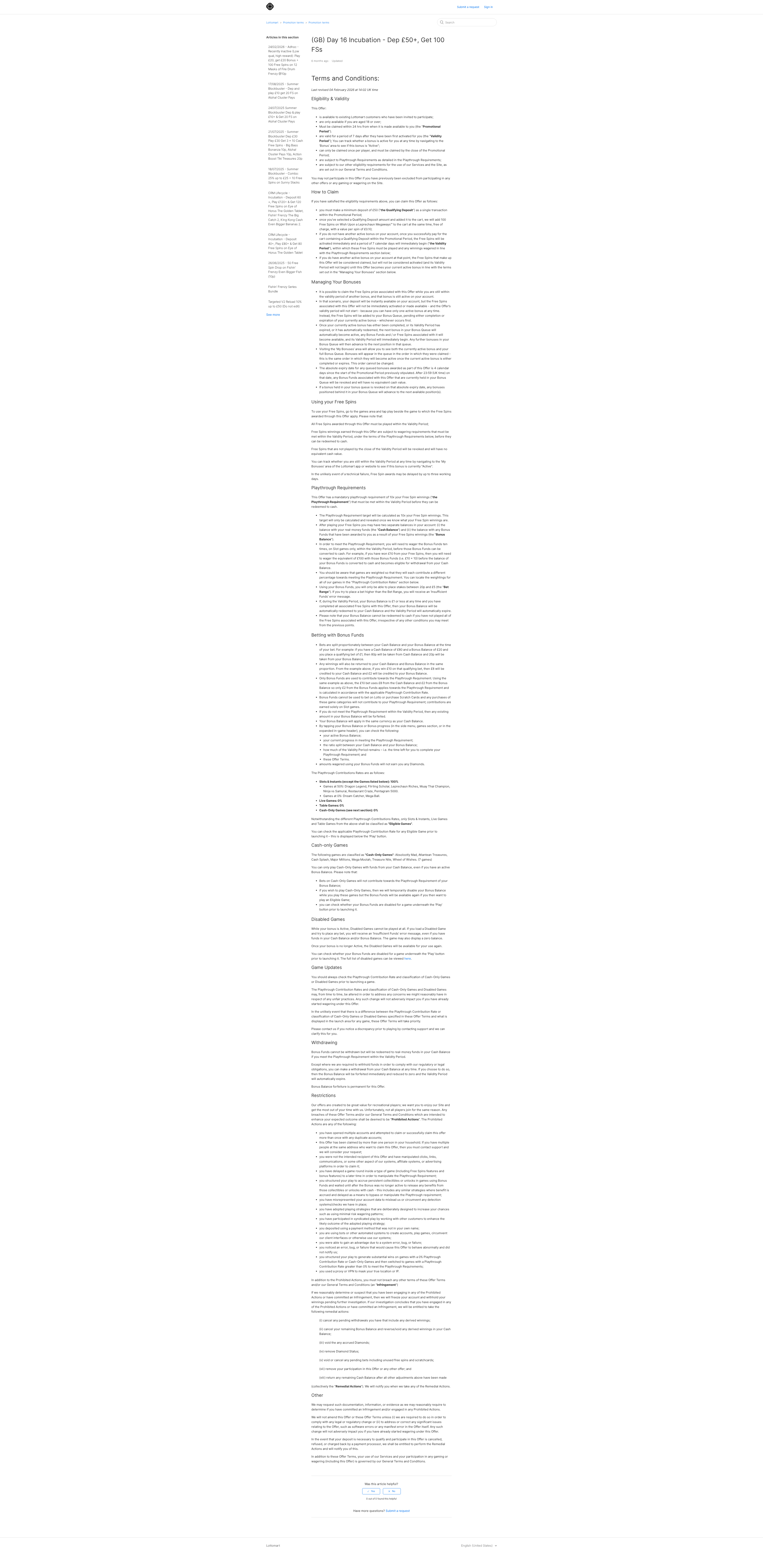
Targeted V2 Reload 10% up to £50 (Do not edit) (285, 304)
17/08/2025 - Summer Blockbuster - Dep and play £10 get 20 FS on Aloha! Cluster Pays (283, 90)
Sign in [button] (488, 7)
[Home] (270, 9)
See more (273, 314)
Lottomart (272, 22)
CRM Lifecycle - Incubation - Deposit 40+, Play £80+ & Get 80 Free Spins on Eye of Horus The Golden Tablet (285, 243)
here (407, 958)
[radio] (371, 1491)
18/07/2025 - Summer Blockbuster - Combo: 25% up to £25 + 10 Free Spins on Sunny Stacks (285, 175)
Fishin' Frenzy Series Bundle (282, 289)
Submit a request (468, 7)
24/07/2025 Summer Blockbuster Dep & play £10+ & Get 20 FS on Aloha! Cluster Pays (284, 114)
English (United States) (477, 1545)
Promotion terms (293, 22)
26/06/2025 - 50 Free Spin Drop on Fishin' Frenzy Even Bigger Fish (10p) (285, 269)
